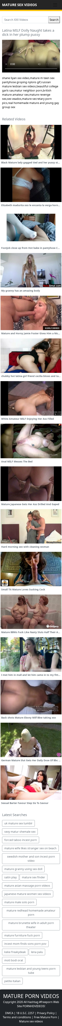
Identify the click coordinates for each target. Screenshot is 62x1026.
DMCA (9, 1013)
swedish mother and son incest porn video (31, 859)
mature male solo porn (19, 902)
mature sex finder (33, 877)
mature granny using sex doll (23, 869)
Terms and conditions (17, 1017)
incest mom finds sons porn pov (25, 944)
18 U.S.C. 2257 (25, 1013)
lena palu (37, 952)
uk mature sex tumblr (18, 823)
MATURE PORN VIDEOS (31, 996)
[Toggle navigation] (55, 4)
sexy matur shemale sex (19, 832)
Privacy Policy (46, 1013)
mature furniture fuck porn (22, 935)
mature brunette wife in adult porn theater (31, 925)
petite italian (12, 981)
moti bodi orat (13, 960)
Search (54, 20)
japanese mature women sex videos (27, 894)
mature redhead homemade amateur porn (31, 913)
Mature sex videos (31, 1021)
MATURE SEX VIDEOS (19, 4)
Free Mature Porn (45, 1017)
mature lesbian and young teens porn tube (31, 971)
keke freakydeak (15, 952)
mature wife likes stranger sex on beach (30, 848)
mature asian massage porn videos (27, 885)
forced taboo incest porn (20, 840)
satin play (10, 877)
